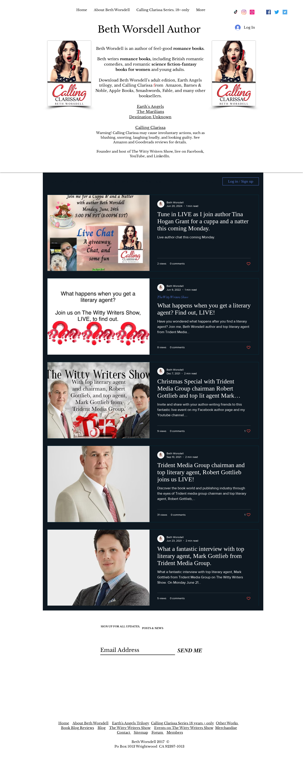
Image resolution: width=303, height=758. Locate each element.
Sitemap (141, 732)
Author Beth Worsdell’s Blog (71, 181)
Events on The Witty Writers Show (183, 728)
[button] (211, 182)
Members (175, 732)
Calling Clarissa (150, 127)
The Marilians (150, 111)
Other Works (227, 723)
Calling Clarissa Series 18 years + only (182, 723)
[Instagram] (244, 12)
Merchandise (226, 728)
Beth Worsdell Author (150, 29)
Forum (158, 732)
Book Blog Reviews (77, 728)
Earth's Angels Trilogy (130, 723)
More (174, 181)
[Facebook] (260, 12)
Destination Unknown (150, 117)
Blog (102, 728)
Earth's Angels (150, 106)
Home (63, 723)
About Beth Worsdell (90, 723)
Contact (124, 732)
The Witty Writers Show (172, 297)
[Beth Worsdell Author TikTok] (235, 12)
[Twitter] (276, 12)
